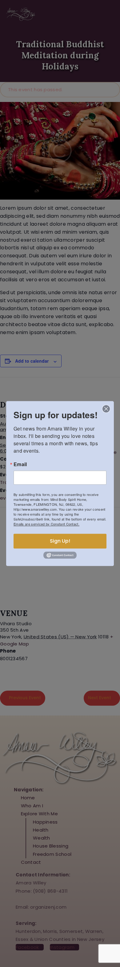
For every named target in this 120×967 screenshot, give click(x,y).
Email (20, 464)
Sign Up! (60, 540)
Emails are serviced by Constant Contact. (46, 523)
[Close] (106, 409)
